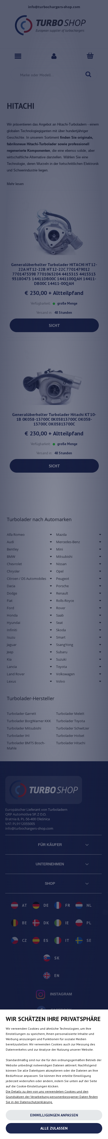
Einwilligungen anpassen (54, 1115)
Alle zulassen (54, 1128)
